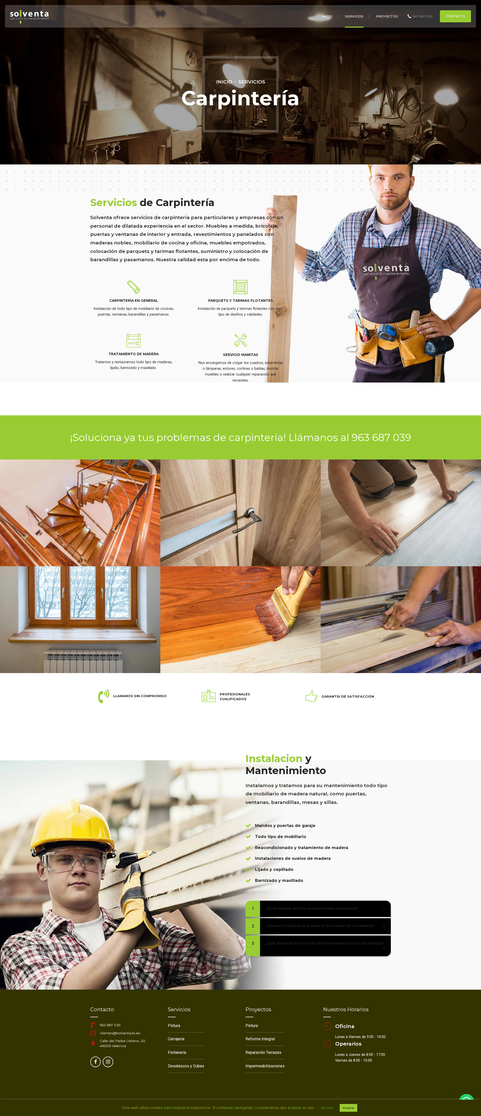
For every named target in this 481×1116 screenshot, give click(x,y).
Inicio (224, 82)
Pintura (174, 1025)
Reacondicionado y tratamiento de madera (301, 847)
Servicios (354, 16)
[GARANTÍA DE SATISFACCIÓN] (311, 696)
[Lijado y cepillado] (248, 869)
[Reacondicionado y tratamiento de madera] (248, 847)
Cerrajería (176, 1039)
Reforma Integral (260, 1039)
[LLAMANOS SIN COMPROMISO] (103, 696)
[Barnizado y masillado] (248, 880)
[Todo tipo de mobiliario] (248, 836)
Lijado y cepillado (274, 869)
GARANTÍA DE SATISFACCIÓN (347, 696)
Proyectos (387, 16)
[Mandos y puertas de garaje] (248, 825)
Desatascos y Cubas (186, 1066)
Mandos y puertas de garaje (285, 825)
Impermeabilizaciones (265, 1066)
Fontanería (177, 1052)
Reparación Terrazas (263, 1052)
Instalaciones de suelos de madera (293, 858)
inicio (327, 16)
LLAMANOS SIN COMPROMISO (140, 696)
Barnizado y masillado (279, 880)
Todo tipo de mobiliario (280, 836)
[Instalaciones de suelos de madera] (248, 858)
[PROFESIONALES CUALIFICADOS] (209, 696)
